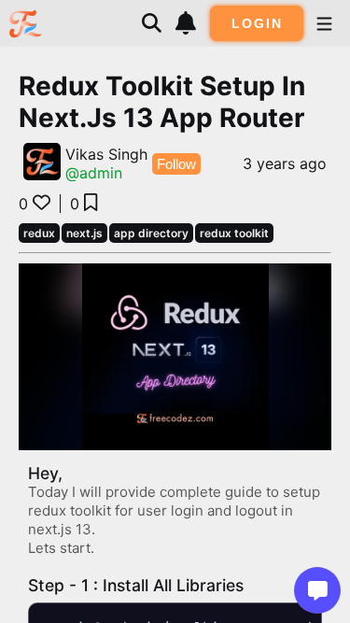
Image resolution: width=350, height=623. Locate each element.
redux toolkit (234, 233)
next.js (84, 233)
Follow (176, 164)
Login (257, 23)
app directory (151, 233)
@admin (93, 172)
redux (39, 233)
